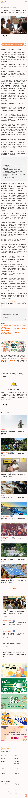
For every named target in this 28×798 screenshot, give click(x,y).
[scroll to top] (26, 795)
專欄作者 (3, 761)
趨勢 (12, 473)
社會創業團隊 (4, 771)
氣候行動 (8, 578)
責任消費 (5, 642)
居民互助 (8, 373)
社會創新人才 (4, 773)
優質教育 (3, 452)
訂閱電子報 (16, 773)
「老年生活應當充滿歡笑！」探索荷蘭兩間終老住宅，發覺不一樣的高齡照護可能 (14, 623)
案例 (8, 15)
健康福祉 (14, 7)
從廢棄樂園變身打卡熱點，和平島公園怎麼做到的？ (14, 518)
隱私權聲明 (14, 790)
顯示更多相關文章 (14, 588)
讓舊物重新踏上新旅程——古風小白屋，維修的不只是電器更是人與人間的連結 (14, 634)
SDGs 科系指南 (4, 776)
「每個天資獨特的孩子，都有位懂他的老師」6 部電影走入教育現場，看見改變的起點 (14, 612)
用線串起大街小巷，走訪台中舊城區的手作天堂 (12, 497)
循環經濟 (10, 631)
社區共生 (20, 373)
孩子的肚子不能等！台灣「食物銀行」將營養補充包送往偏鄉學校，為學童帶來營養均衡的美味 (14, 654)
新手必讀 (16, 758)
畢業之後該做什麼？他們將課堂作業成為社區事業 (13, 539)
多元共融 (8, 516)
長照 (14, 373)
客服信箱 (16, 771)
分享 (1, 35)
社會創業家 (8, 537)
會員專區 (21, 2)
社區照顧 (3, 377)
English (3, 763)
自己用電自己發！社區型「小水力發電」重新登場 (13, 560)
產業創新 (10, 620)
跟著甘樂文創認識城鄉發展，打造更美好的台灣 (12, 454)
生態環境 (3, 578)
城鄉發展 (9, 7)
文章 (5, 7)
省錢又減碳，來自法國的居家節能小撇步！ (14, 644)
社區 (2, 373)
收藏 (13, 35)
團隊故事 (3, 758)
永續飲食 (10, 651)
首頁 (2, 7)
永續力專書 (16, 763)
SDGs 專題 (16, 761)
